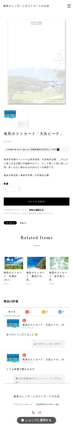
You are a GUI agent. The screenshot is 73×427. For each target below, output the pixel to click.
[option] (36, 61)
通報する (23, 223)
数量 (6, 184)
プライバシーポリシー (23, 404)
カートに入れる (36, 201)
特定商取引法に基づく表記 (47, 404)
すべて (11, 312)
